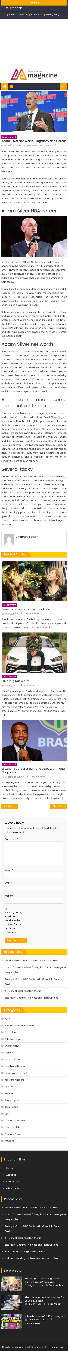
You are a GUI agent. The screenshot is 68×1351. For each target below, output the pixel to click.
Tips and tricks (12, 1127)
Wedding (9, 1140)
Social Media (11, 1107)
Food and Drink (13, 1059)
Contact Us (36, 14)
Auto (7, 1018)
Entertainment (9, 137)
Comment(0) (49, 145)
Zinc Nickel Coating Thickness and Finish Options (31, 997)
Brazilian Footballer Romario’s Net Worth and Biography (33, 770)
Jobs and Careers (14, 1079)
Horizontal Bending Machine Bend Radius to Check (32, 1258)
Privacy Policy (52, 14)
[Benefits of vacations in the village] (34, 581)
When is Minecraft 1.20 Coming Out (45, 1316)
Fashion (9, 1052)
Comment (11, 839)
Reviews (9, 1093)
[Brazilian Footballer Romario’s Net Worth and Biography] (34, 740)
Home (12, 14)
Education (10, 1032)
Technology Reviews (16, 1120)
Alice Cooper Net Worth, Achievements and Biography (60, 806)
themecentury (58, 1347)
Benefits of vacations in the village (26, 609)
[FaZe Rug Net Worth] (34, 652)
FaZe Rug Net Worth (15, 681)
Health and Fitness (15, 1066)
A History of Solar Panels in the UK (23, 991)
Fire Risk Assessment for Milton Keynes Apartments (33, 960)
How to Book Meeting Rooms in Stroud (25, 1251)
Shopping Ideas (13, 1100)
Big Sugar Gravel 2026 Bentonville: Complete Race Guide (32, 982)
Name (9, 870)
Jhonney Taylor (29, 145)
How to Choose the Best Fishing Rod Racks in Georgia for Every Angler (36, 970)
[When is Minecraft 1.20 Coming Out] (11, 1321)
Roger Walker (56, 1285)
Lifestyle (9, 1086)
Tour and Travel (13, 1134)
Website (9, 895)
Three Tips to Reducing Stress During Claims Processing (42, 1280)
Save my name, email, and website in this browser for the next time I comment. (13, 922)
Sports (8, 1113)
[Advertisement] (34, 42)
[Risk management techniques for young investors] (11, 1302)
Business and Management (20, 1025)
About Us (23, 14)
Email (8, 882)
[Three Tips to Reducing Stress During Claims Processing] (11, 1283)
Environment (12, 1045)
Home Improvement (16, 1073)
